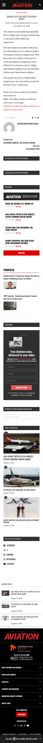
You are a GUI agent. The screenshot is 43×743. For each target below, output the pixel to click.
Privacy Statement (26, 395)
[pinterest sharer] (32, 118)
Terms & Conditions (35, 734)
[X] (18, 725)
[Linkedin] (21, 725)
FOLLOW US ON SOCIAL (13, 539)
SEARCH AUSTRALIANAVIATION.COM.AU (18, 409)
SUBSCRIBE (21, 714)
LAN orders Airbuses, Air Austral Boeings (19, 142)
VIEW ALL (21, 253)
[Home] (21, 635)
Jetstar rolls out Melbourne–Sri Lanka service (19, 490)
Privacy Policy (23, 734)
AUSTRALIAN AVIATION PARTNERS (16, 158)
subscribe (9, 325)
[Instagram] (25, 725)
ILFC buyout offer (33, 149)
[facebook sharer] (38, 118)
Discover (8, 187)
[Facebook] (15, 725)
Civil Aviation (21, 12)
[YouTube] (28, 725)
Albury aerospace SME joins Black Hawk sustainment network (21, 521)
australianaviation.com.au (26, 22)
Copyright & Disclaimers (9, 734)
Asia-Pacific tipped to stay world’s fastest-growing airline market (18, 458)
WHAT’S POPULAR (11, 428)
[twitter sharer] (35, 118)
